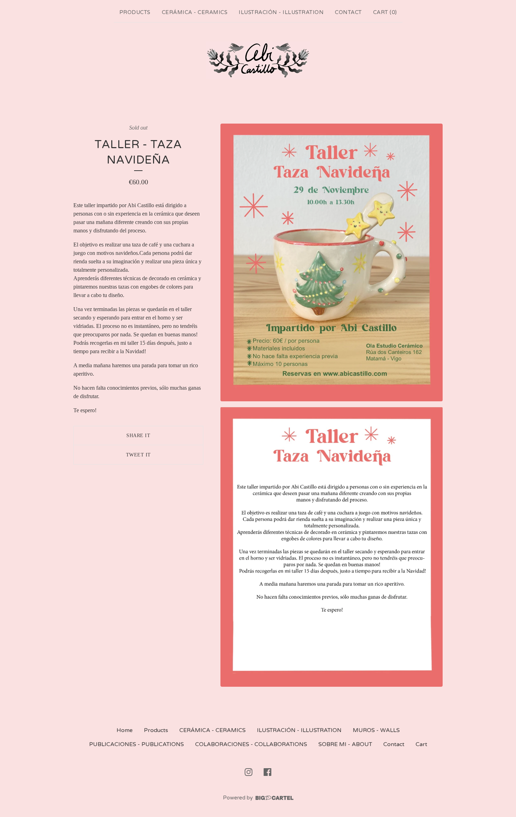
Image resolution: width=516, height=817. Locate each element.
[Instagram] (248, 772)
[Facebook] (267, 772)
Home (125, 730)
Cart (421, 744)
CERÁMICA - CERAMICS (195, 12)
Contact (348, 12)
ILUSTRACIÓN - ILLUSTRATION (281, 12)
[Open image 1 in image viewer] (331, 262)
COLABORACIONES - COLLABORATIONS (251, 744)
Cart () (385, 12)
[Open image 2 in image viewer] (331, 547)
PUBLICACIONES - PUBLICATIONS (136, 744)
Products (135, 12)
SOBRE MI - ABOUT (345, 744)
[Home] (258, 60)
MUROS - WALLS (376, 730)
